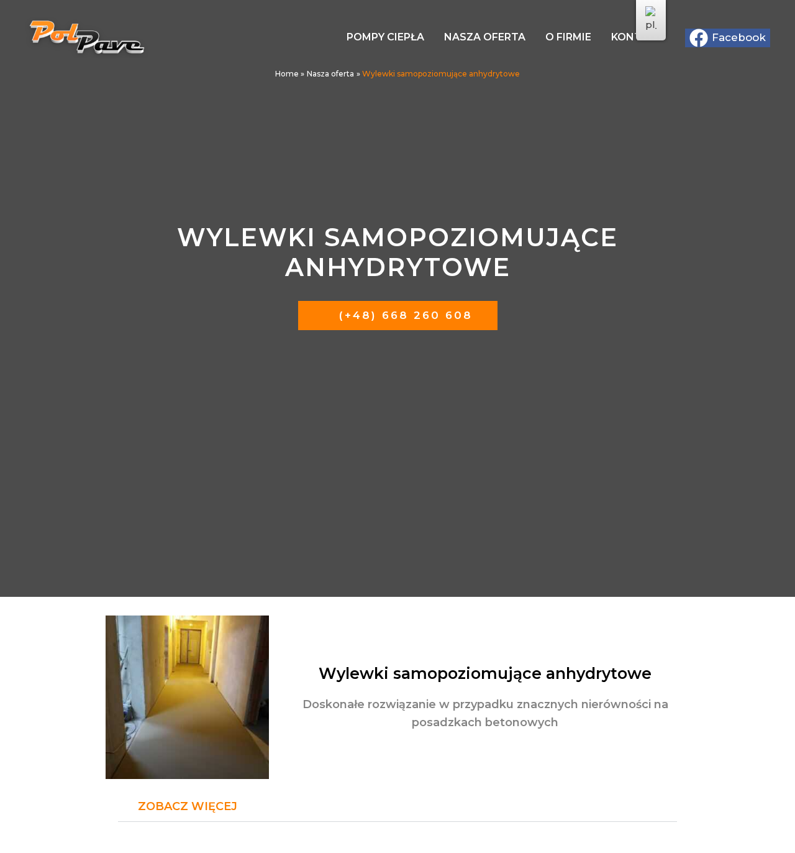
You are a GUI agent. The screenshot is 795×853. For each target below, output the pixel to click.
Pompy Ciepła (385, 37)
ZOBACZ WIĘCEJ (187, 806)
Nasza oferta (484, 37)
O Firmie (568, 37)
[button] (397, 806)
